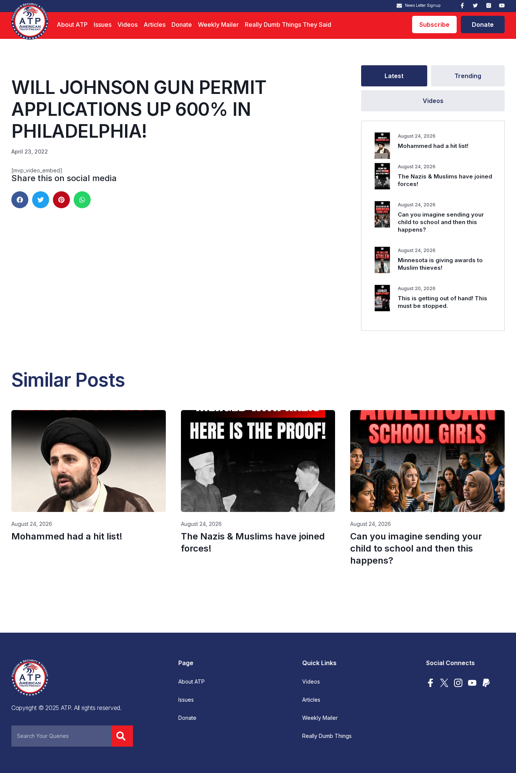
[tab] (394, 75)
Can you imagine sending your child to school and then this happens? (441, 222)
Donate (181, 24)
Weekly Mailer (218, 24)
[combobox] (61, 736)
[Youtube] (502, 5)
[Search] (122, 736)
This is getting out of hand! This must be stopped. (442, 302)
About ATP (72, 24)
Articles (154, 24)
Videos (127, 24)
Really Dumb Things (327, 736)
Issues (102, 24)
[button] (19, 199)
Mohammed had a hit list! (433, 145)
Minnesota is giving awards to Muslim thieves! (440, 264)
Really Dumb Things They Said (288, 24)
